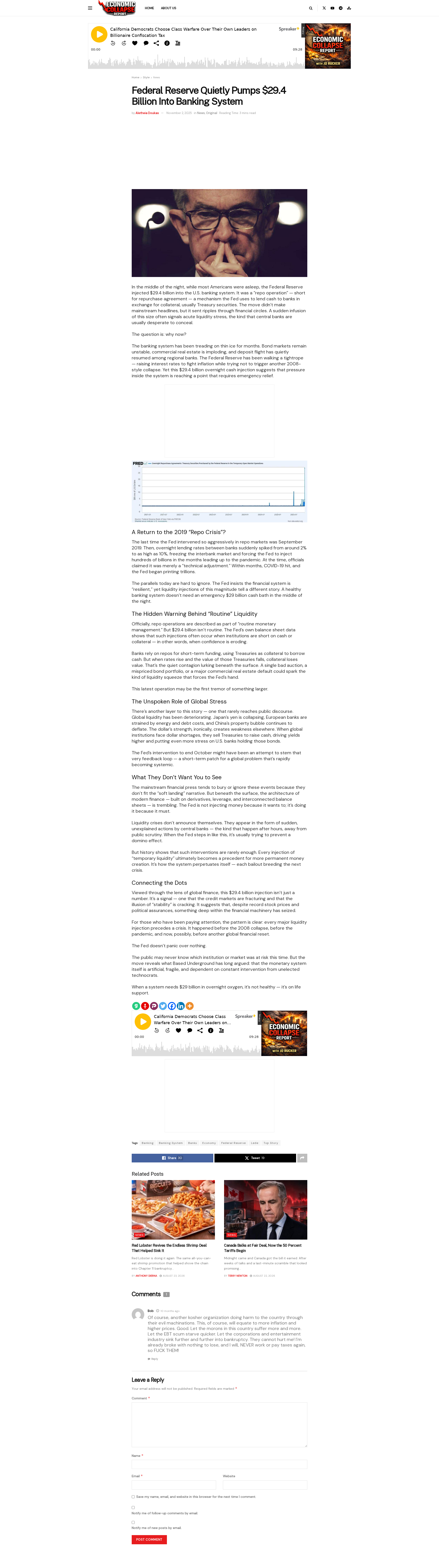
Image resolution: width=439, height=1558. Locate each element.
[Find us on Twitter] (324, 8)
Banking (148, 1143)
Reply (154, 1358)
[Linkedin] (181, 1006)
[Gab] (136, 1006)
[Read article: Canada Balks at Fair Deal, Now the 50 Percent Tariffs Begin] (265, 1210)
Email (137, 1476)
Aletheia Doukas (147, 113)
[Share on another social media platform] (302, 1158)
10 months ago (170, 1311)
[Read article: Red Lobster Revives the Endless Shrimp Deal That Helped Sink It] (173, 1210)
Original (211, 113)
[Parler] (154, 1006)
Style (146, 77)
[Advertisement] (219, 150)
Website (229, 1476)
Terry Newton (237, 1275)
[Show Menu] (90, 8)
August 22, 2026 (263, 1275)
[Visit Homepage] (117, 8)
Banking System (171, 1143)
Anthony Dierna (146, 1275)
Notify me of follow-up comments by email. (165, 1513)
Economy (209, 1143)
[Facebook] (172, 1006)
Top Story (271, 1143)
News (156, 77)
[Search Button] (311, 8)
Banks (192, 1143)
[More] (190, 1006)
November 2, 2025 (179, 113)
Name (138, 1455)
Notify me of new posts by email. (157, 1528)
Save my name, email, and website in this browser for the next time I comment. (196, 1497)
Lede (254, 1143)
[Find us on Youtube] (332, 8)
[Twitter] (163, 1006)
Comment (141, 1398)
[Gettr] (145, 1006)
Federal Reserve (233, 1143)
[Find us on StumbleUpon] (349, 8)
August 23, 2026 (173, 1275)
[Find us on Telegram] (341, 8)
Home (149, 8)
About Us (168, 8)
